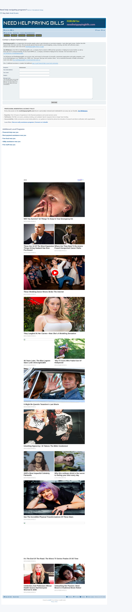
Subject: (5, 75)
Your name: (6, 72)
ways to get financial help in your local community (45, 63)
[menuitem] (12, 30)
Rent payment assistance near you (14, 135)
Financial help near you (10, 132)
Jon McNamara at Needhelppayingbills (13, 53)
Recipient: (5, 67)
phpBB (49, 600)
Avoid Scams (14, 13)
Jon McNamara (82, 111)
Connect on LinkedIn (41, 122)
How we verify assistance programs (23, 122)
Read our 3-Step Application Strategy (35, 10)
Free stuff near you (9, 144)
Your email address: (8, 69)
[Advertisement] (43, 5)
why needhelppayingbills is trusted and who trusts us (26, 60)
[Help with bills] (54, 23)
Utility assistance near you (11, 141)
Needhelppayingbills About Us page (34, 46)
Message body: (7, 78)
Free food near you (9, 138)
